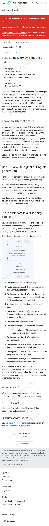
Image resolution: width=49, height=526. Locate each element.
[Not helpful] (20, 47)
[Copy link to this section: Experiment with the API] (31, 418)
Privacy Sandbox (7, 42)
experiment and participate (20, 423)
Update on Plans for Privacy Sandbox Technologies (27, 27)
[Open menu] (3, 3)
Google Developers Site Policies (18, 458)
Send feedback (11, 52)
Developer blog (7, 476)
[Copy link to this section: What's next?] (21, 387)
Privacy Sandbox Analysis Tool (13, 501)
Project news (7, 480)
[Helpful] (16, 47)
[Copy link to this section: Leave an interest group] (36, 121)
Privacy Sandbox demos (11, 505)
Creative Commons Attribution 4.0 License (23, 453)
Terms (4, 515)
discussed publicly (24, 411)
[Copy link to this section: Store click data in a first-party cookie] (13, 216)
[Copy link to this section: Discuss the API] (21, 403)
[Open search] (32, 2)
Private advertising (12, 10)
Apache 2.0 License (30, 455)
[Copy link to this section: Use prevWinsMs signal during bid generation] (19, 171)
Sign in (43, 3)
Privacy (12, 515)
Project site (6, 491)
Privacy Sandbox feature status (14, 33)
